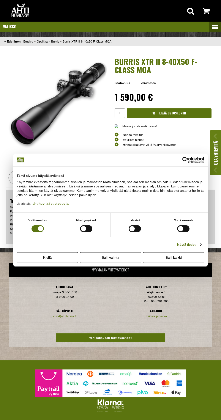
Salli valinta (110, 257)
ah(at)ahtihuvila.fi (64, 316)
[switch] (86, 228)
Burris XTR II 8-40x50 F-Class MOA (87, 41)
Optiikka (42, 41)
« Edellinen (12, 41)
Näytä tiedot (186, 244)
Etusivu (28, 41)
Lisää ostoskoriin (172, 113)
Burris (55, 41)
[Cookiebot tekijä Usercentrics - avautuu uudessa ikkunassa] (185, 160)
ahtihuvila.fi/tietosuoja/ (51, 203)
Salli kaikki (174, 257)
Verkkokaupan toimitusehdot (110, 337)
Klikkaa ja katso (156, 316)
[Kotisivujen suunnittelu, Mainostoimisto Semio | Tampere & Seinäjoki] (103, 410)
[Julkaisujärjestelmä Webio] (117, 410)
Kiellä (47, 257)
